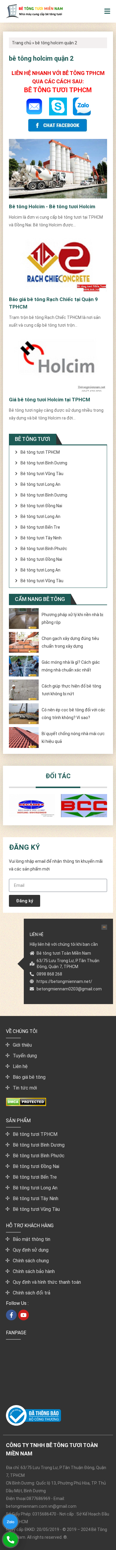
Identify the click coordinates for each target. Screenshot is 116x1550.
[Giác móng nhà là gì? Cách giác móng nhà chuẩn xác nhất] (24, 666)
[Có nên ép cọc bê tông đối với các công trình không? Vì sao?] (24, 713)
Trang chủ (21, 42)
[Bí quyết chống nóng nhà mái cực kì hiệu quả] (24, 737)
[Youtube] (23, 1315)
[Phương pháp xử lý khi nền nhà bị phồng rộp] (24, 618)
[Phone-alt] (10, 1539)
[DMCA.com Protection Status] (26, 1104)
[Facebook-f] (11, 1315)
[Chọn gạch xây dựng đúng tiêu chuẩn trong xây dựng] (24, 642)
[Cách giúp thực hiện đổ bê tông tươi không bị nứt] (24, 690)
